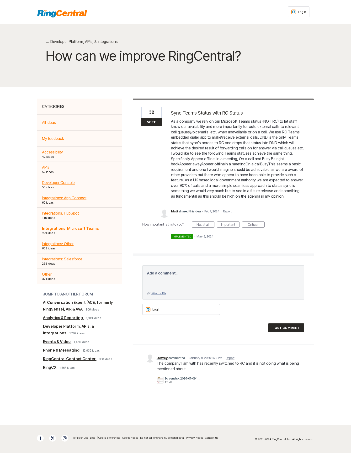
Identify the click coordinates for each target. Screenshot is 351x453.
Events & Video (57, 341)
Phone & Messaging (61, 350)
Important (230, 225)
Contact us (211, 437)
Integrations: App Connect (64, 197)
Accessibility (52, 152)
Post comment (286, 328)
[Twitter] (55, 438)
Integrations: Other (58, 243)
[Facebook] (42, 438)
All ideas (49, 122)
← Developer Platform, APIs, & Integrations (82, 41)
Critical (256, 225)
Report (230, 358)
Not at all (205, 225)
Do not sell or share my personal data (162, 437)
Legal (93, 437)
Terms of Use (80, 437)
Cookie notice (130, 437)
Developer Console (58, 182)
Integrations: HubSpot (60, 213)
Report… (228, 211)
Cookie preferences (109, 437)
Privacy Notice (194, 437)
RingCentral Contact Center (69, 358)
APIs (45, 167)
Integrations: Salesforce (62, 259)
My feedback (53, 138)
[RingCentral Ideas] (62, 14)
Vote (151, 122)
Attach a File (158, 293)
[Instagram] (67, 438)
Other (47, 274)
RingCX (50, 367)
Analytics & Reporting (63, 317)
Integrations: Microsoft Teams (70, 228)
